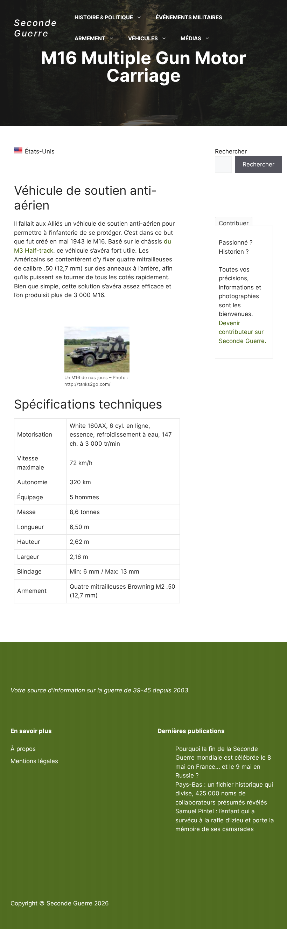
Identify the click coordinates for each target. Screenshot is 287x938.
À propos (23, 748)
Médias (191, 38)
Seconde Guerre (35, 28)
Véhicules (143, 38)
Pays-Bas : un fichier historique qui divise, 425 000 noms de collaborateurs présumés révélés (224, 793)
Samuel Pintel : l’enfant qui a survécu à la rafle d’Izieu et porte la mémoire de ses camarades (224, 820)
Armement (90, 38)
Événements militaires (189, 17)
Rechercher (231, 151)
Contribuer (233, 223)
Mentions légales (34, 761)
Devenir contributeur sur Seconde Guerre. (242, 332)
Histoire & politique (104, 17)
